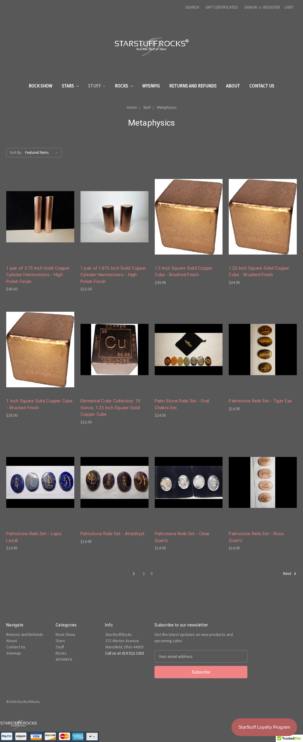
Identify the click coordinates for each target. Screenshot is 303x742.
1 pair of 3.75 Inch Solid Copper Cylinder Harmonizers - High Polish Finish (38, 275)
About (233, 86)
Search (192, 7)
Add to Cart (40, 222)
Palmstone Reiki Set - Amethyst (112, 533)
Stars (68, 86)
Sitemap (13, 653)
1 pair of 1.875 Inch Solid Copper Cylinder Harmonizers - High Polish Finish (113, 275)
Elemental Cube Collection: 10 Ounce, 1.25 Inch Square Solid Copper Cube (110, 407)
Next (287, 573)
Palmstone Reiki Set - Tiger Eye (260, 401)
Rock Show (40, 86)
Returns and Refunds (193, 86)
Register (271, 7)
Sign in (250, 7)
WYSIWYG (151, 86)
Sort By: (16, 152)
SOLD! (188, 222)
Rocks (122, 86)
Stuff (95, 86)
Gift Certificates (222, 7)
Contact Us (261, 86)
